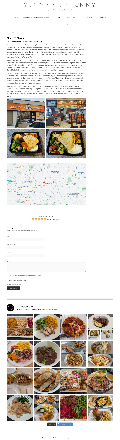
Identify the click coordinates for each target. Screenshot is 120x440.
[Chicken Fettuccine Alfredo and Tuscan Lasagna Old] (100, 354)
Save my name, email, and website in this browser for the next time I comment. (24, 275)
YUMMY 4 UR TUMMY (60, 4)
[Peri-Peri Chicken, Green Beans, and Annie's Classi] (47, 327)
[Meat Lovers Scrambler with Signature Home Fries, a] (100, 408)
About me (102, 17)
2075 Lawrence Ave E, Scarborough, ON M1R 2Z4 (25, 41)
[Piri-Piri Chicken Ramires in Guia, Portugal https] (20, 381)
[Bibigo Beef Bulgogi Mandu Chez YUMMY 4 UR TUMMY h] (47, 381)
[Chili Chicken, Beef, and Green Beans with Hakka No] (73, 408)
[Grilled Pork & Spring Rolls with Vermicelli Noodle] (100, 381)
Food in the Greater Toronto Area (36, 17)
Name (8, 236)
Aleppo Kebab (12, 52)
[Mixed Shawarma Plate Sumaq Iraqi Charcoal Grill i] (73, 381)
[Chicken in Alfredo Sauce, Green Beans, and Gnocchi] (20, 408)
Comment (9, 261)
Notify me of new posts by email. (15, 284)
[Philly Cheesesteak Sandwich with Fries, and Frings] (73, 354)
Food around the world (66, 17)
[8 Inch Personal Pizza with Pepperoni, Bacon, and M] (73, 327)
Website (9, 253)
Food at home (87, 17)
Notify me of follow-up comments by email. (17, 280)
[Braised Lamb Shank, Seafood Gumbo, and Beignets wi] (100, 327)
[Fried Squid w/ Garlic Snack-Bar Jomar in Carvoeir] (20, 354)
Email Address (11, 244)
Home (16, 17)
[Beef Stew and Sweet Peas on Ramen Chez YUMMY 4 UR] (47, 354)
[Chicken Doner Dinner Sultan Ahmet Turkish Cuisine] (20, 327)
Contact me (56, 24)
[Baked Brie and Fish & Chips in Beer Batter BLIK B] (47, 408)
